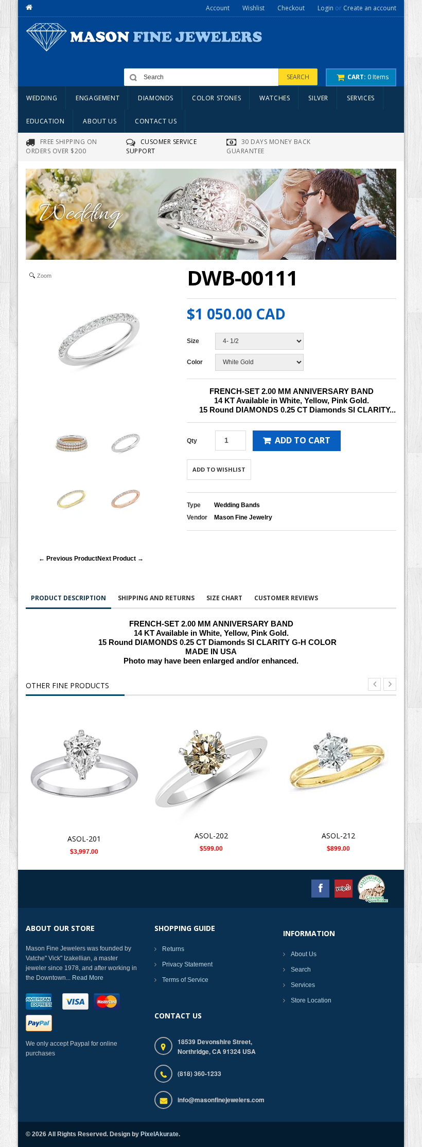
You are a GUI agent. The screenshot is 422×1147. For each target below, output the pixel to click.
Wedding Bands (237, 505)
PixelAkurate (159, 1134)
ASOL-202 (211, 835)
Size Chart (224, 598)
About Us (303, 954)
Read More (87, 977)
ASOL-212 (338, 835)
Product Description (68, 598)
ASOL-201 (84, 839)
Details (87, 761)
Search (301, 969)
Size (193, 341)
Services (303, 985)
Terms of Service (185, 979)
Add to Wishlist (218, 469)
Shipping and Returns (156, 598)
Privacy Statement (187, 964)
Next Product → (120, 558)
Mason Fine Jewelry (243, 517)
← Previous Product (68, 558)
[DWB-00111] (71, 443)
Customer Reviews (286, 598)
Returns (173, 949)
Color (195, 362)
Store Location (311, 1000)
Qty (192, 440)
